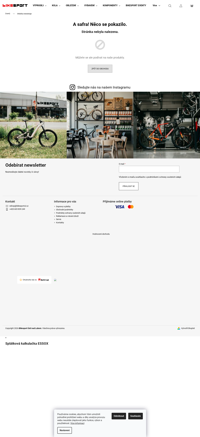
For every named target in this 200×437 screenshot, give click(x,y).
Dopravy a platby (63, 206)
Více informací (77, 423)
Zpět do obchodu (100, 69)
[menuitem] (39, 5)
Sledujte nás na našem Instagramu (103, 87)
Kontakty (60, 222)
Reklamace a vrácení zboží (67, 216)
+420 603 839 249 (17, 209)
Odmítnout (119, 416)
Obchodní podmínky (64, 210)
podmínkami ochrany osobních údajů (164, 177)
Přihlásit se (129, 186)
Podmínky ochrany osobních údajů (70, 213)
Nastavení (65, 430)
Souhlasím (135, 416)
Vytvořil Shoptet (188, 328)
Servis (58, 219)
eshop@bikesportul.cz (18, 206)
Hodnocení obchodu (101, 234)
